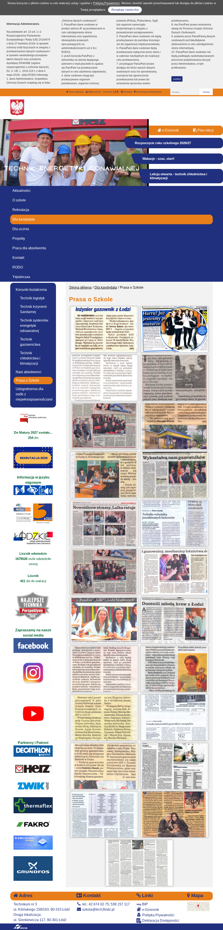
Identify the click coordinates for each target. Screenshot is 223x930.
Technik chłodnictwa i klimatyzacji (30, 358)
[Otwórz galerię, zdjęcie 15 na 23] (104, 669)
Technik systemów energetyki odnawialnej (34, 325)
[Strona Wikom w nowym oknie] (20, 927)
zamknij (177, 79)
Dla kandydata (23, 219)
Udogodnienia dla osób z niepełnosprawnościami (34, 394)
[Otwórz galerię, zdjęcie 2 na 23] (174, 329)
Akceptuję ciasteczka (125, 9)
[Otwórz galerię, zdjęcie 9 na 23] (104, 523)
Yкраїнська (21, 277)
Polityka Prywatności (157, 915)
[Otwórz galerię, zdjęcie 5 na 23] (104, 426)
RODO (17, 267)
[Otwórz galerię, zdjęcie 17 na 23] (104, 717)
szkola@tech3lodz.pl (98, 909)
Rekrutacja (20, 210)
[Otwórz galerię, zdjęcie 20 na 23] (174, 766)
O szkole (19, 200)
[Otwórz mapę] (198, 906)
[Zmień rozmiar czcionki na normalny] (113, 92)
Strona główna (75, 92)
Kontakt (18, 257)
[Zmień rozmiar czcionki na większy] (115, 92)
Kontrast (127, 92)
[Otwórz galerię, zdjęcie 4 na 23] (174, 378)
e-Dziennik (170, 130)
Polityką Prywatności (106, 3)
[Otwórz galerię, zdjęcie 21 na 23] (104, 814)
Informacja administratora (149, 92)
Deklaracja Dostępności (160, 920)
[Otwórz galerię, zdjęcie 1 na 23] (104, 329)
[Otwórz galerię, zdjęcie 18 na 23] (174, 717)
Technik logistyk (32, 298)
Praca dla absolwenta (29, 248)
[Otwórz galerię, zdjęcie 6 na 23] (174, 426)
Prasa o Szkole (27, 380)
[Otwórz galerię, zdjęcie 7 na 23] (104, 475)
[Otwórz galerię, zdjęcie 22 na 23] (174, 814)
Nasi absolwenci (28, 372)
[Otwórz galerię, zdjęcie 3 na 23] (104, 378)
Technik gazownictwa (30, 341)
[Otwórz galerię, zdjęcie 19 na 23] (104, 766)
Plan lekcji (205, 130)
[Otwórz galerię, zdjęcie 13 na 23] (104, 620)
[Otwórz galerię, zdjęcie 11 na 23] (104, 572)
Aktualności (21, 190)
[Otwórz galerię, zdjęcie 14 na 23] (174, 620)
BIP (144, 904)
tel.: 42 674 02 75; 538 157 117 (105, 904)
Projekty (18, 238)
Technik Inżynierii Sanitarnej (33, 309)
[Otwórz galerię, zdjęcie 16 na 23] (174, 669)
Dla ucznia (20, 229)
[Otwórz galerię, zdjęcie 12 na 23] (174, 572)
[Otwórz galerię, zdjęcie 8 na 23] (174, 475)
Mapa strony (94, 92)
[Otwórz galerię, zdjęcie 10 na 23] (174, 523)
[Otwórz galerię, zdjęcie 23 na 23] (139, 863)
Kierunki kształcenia (31, 289)
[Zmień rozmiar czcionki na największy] (117, 92)
